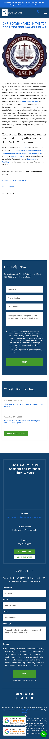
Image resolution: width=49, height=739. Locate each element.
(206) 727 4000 (8, 187)
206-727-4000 (38, 11)
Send (24, 362)
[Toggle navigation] (45, 13)
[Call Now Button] (43, 734)
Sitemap (18, 710)
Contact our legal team (31, 153)
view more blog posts (16, 433)
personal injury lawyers (28, 101)
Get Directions (24, 552)
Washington (7, 162)
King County (31, 159)
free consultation (18, 156)
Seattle (24, 147)
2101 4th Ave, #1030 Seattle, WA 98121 (24, 517)
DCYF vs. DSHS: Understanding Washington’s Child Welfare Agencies (22, 422)
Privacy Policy (27, 710)
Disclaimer (36, 710)
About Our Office (24, 557)
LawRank (24, 712)
